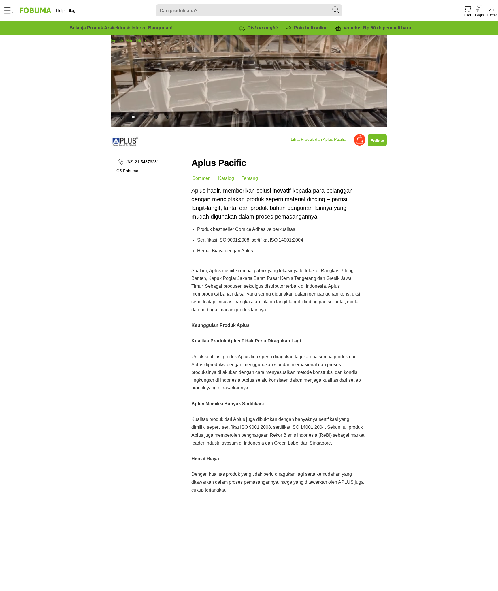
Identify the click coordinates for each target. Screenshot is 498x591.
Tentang (250, 178)
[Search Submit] (336, 10)
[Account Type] (359, 144)
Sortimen (201, 178)
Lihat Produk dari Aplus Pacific (318, 139)
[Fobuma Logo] (35, 10)
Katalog (226, 178)
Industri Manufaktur (128, 40)
